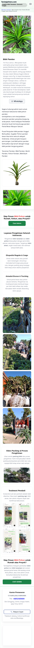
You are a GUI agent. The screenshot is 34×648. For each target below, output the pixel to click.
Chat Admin (17, 223)
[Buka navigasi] (30, 4)
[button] (17, 101)
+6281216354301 (19, 599)
